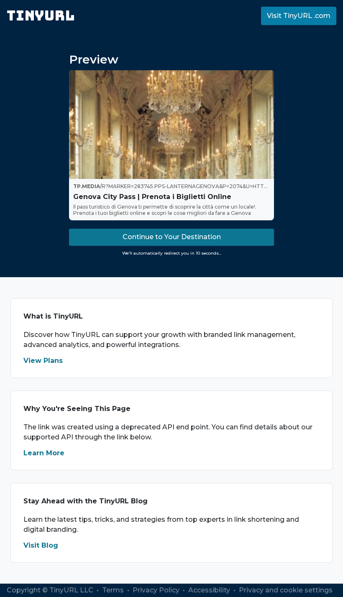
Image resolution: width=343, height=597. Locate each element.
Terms (113, 590)
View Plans (43, 361)
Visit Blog (40, 545)
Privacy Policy (157, 590)
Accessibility (210, 590)
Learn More (43, 453)
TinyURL (41, 16)
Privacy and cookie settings (286, 590)
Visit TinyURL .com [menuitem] (298, 16)
